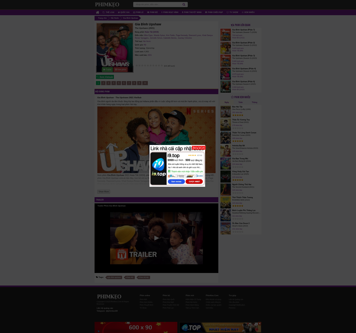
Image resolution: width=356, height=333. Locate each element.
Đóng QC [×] (198, 148)
